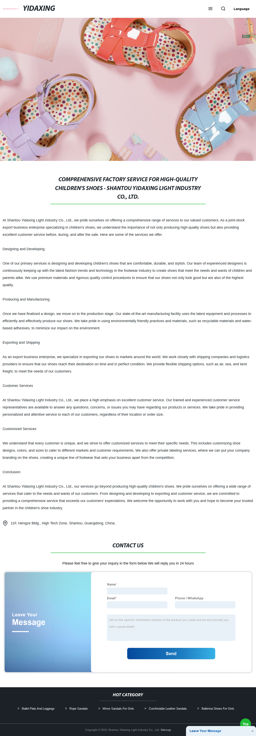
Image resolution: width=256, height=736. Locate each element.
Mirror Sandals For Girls (118, 708)
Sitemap (166, 729)
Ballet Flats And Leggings (38, 708)
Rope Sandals (78, 708)
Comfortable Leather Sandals (168, 708)
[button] (210, 9)
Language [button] (242, 9)
